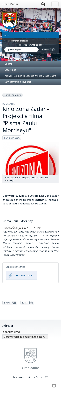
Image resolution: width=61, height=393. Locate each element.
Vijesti (8, 63)
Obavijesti (10, 69)
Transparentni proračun (17, 40)
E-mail (7, 302)
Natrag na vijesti (13, 94)
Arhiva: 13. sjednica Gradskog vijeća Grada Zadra (30, 75)
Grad (10, 4)
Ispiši (25, 302)
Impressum (18, 377)
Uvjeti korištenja (34, 377)
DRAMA (7, 228)
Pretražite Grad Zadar (30, 44)
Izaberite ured (11, 332)
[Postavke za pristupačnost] (43, 4)
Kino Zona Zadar (24, 275)
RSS (46, 377)
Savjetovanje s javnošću (18, 81)
